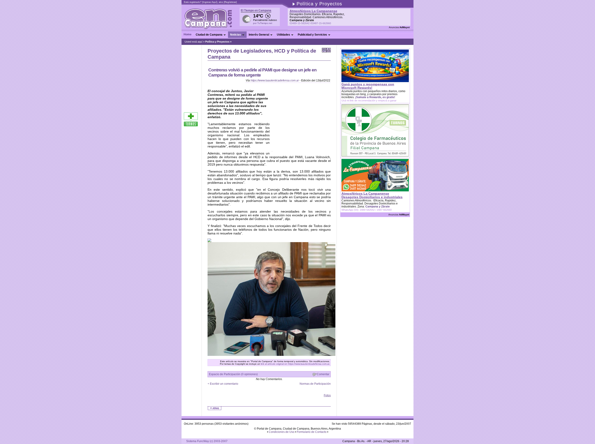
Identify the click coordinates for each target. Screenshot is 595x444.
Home (188, 34)
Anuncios (399, 27)
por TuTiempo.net (262, 23)
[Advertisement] (262, 395)
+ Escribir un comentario (223, 383)
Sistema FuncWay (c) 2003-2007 (207, 441)
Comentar (323, 374)
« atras (214, 408)
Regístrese (230, 2)
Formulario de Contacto (312, 432)
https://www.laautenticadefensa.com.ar (275, 80)
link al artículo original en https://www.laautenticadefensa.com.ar (295, 364)
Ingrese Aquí (210, 2)
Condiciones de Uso (281, 432)
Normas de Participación (315, 383)
